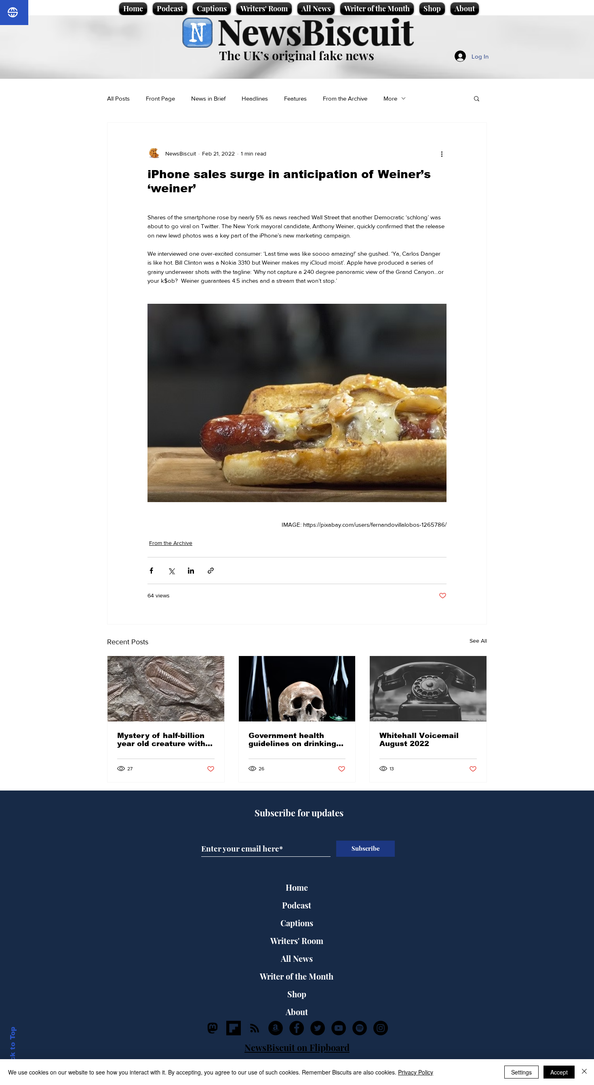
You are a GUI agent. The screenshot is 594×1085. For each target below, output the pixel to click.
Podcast (296, 905)
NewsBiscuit (315, 31)
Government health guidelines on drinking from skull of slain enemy (292, 740)
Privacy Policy (415, 1072)
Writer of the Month (296, 976)
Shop (296, 993)
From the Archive (345, 98)
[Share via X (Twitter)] (171, 570)
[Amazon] (275, 1028)
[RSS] (254, 1028)
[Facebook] (296, 1028)
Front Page (160, 98)
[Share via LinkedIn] (191, 570)
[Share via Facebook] (151, 570)
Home (297, 887)
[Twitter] (317, 1028)
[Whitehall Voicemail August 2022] (428, 688)
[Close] (584, 1072)
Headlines (255, 98)
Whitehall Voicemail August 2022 (419, 740)
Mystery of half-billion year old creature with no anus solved (161, 740)
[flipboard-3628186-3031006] (233, 1028)
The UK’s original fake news (296, 55)
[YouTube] (338, 1028)
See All (478, 640)
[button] (476, 98)
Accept (559, 1072)
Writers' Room (296, 940)
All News (297, 958)
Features (295, 98)
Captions (296, 922)
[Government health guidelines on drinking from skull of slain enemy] (297, 688)
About (297, 1011)
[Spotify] (359, 1028)
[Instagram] (380, 1028)
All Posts (118, 98)
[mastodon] (212, 1028)
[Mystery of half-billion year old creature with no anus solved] (165, 688)
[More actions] (442, 153)
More (390, 98)
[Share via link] (211, 570)
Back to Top (13, 1049)
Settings (521, 1072)
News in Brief (208, 98)
